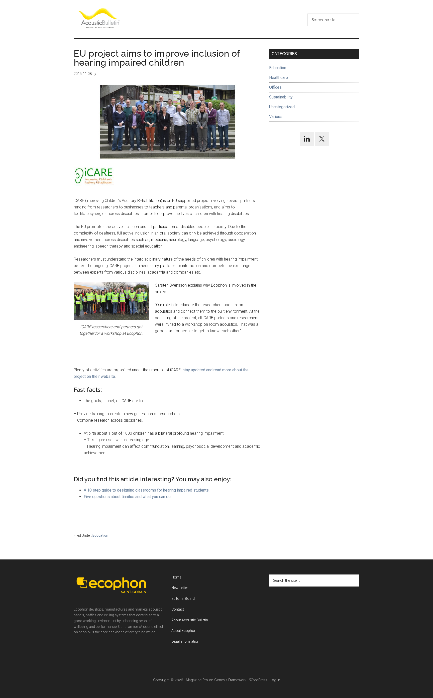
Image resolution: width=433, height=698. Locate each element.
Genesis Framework (230, 680)
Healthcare (278, 77)
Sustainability (281, 97)
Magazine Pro (197, 680)
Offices (275, 87)
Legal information (185, 641)
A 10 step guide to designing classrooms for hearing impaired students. (146, 490)
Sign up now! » (391, 682)
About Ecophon (183, 631)
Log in (275, 680)
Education (100, 535)
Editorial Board (183, 599)
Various (275, 116)
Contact (177, 609)
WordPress (258, 680)
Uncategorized (282, 106)
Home (176, 577)
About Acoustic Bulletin (189, 620)
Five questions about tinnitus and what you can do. (127, 496)
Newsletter (179, 588)
